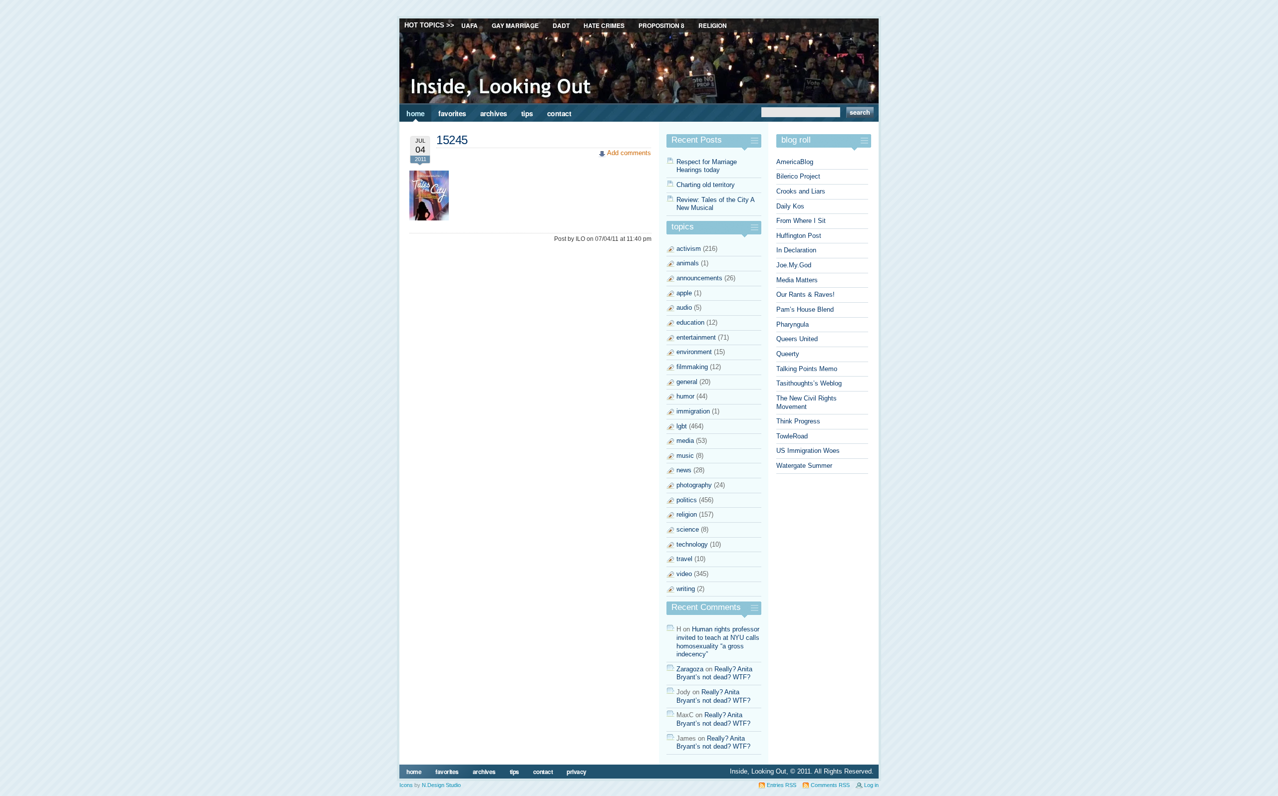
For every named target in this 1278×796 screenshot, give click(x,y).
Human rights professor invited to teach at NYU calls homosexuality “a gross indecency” (717, 641)
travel (684, 559)
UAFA (469, 25)
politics (686, 500)
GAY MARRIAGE (515, 25)
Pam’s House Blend (805, 309)
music (685, 455)
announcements (699, 278)
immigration (693, 411)
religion (686, 514)
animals (687, 263)
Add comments (629, 153)
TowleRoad (792, 436)
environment (694, 352)
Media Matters (797, 280)
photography (694, 485)
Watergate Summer (804, 465)
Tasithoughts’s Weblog (809, 383)
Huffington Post (798, 235)
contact (559, 113)
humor (685, 396)
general (686, 382)
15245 (452, 140)
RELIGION (712, 25)
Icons (406, 785)
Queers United (797, 339)
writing (685, 589)
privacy (577, 771)
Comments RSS (830, 785)
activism (688, 248)
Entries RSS (781, 785)
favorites (452, 113)
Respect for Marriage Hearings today (706, 166)
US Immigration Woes (808, 450)
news (683, 470)
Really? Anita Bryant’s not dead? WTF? (714, 673)
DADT (561, 25)
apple (684, 293)
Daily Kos (790, 206)
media (685, 440)
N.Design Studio (441, 785)
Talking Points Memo (806, 369)
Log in (871, 785)
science (687, 529)
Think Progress (798, 421)
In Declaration (796, 250)
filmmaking (692, 367)
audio (684, 307)
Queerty (787, 354)
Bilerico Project (798, 176)
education (690, 322)
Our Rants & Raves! (805, 294)
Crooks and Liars (800, 191)
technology (692, 544)
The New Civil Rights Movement (806, 402)
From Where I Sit (801, 220)
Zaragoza (689, 669)
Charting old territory (705, 185)
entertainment (696, 337)
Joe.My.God (793, 265)
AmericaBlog (794, 162)
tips (527, 113)
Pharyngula (792, 324)
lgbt (681, 426)
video (684, 574)
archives (493, 113)
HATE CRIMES (604, 25)
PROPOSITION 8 (661, 25)
